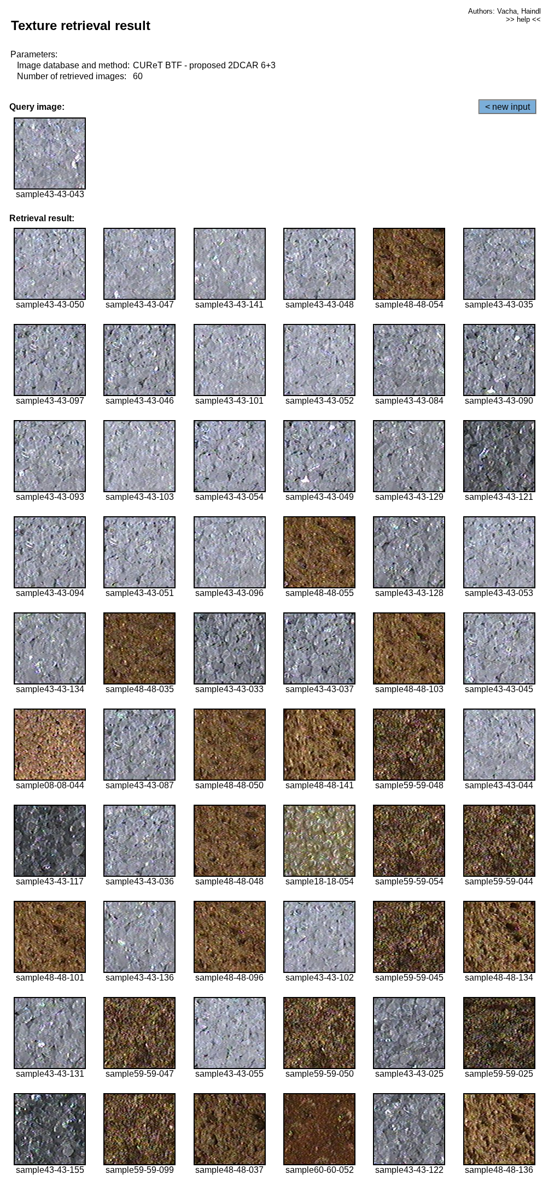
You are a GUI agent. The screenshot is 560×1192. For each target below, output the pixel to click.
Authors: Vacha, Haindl (504, 11)
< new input (507, 106)
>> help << (523, 19)
